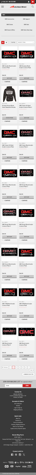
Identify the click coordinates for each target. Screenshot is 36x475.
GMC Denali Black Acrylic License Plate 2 (9, 225)
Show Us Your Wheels (18, 426)
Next (31, 370)
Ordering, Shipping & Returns (18, 424)
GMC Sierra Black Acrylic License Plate (26, 264)
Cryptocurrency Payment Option (18, 428)
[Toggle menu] (2, 6)
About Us (18, 418)
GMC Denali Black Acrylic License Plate (26, 225)
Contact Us (18, 420)
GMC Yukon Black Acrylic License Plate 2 (26, 146)
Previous (5, 367)
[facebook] (12, 455)
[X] (24, 455)
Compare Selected (28, 374)
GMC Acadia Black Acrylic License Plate (9, 66)
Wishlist (18, 405)
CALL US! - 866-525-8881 (9, 1)
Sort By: (13, 42)
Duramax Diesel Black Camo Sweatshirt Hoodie (9, 106)
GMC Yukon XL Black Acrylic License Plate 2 (25, 106)
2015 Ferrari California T (18, 442)
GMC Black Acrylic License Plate (24, 344)
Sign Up (20, 407)
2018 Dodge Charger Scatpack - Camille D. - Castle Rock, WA (18, 445)
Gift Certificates (18, 403)
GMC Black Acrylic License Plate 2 (7, 344)
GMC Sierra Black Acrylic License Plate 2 (9, 264)
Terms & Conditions (18, 422)
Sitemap (17, 473)
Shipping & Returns (18, 409)
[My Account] (28, 1)
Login (15, 407)
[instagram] (20, 455)
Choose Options (9, 117)
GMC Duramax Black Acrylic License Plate (25, 66)
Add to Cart (9, 78)
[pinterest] (16, 455)
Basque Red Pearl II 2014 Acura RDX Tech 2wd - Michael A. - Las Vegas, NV (18, 440)
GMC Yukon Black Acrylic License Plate (9, 185)
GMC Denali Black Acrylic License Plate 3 (26, 185)
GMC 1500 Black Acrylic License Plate (8, 304)
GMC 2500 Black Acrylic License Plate (25, 304)
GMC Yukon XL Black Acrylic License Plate (8, 146)
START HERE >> (18, 437)
